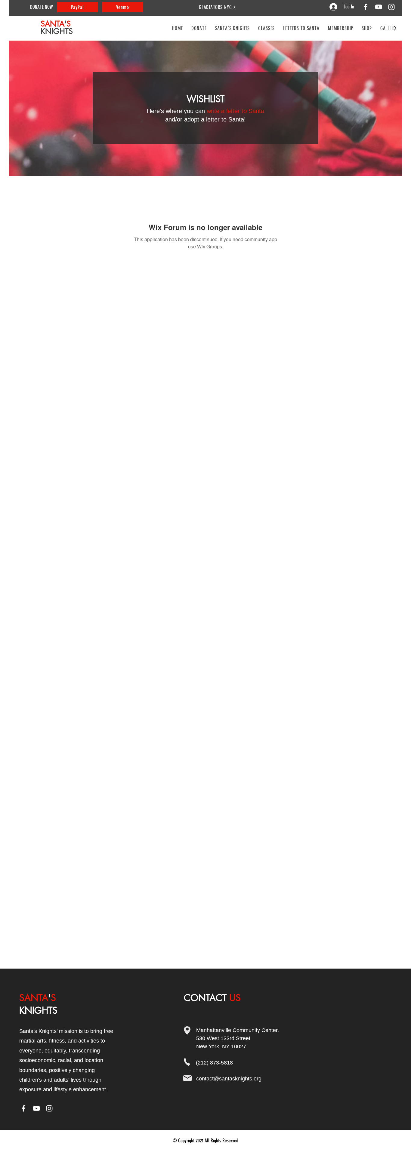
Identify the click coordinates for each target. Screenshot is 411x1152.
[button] (266, 28)
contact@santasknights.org (228, 1079)
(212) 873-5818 (214, 1063)
